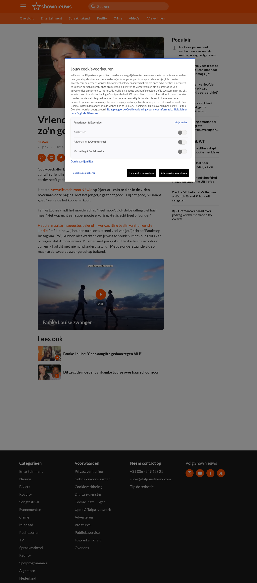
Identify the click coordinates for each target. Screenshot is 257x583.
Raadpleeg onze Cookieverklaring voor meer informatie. (140, 109)
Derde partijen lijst (82, 161)
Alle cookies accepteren (174, 173)
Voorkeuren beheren (84, 173)
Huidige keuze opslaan (142, 173)
